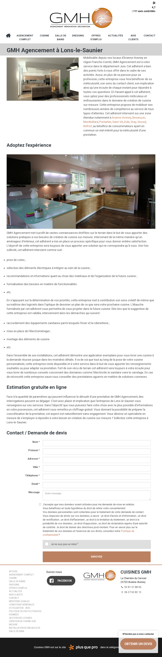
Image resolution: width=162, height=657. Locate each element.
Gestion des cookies (20, 618)
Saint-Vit (117, 121)
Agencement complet (25, 37)
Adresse (34, 458)
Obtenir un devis (138, 644)
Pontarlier (105, 121)
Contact (149, 35)
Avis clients (133, 37)
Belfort (87, 126)
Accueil (8, 36)
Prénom (34, 450)
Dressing (78, 35)
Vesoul (141, 121)
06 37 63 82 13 (132, 592)
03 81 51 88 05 (132, 587)
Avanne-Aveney (121, 117)
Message (34, 492)
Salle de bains (60, 37)
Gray (133, 121)
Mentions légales (19, 601)
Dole (127, 121)
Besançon (138, 117)
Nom (36, 441)
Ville (36, 467)
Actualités (115, 35)
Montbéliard (90, 121)
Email (36, 483)
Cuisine (44, 35)
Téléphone (32, 475)
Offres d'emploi (96, 37)
